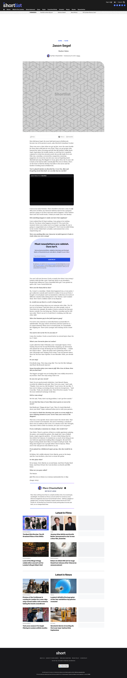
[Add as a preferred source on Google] (63, 666)
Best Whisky (74, 12)
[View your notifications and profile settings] (114, 2)
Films (66, 41)
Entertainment (30, 9)
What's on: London (18, 9)
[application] (52, 189)
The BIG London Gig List (46, 12)
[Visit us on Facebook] (122, 5)
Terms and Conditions (65, 658)
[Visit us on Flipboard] (120, 5)
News (8, 9)
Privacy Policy (75, 658)
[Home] (4, 9)
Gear (38, 9)
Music (68, 9)
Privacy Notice (40, 265)
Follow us (62, 136)
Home (60, 41)
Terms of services (51, 263)
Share (33, 136)
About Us (42, 658)
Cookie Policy (83, 658)
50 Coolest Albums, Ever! (89, 12)
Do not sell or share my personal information (63, 660)
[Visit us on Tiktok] (117, 5)
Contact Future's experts (52, 658)
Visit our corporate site (80, 672)
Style (44, 9)
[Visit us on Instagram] (115, 5)
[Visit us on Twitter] (125, 5)
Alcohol (61, 9)
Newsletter (81, 9)
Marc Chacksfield (57, 56)
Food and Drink (52, 9)
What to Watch (62, 12)
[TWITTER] (65, 488)
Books (74, 9)
